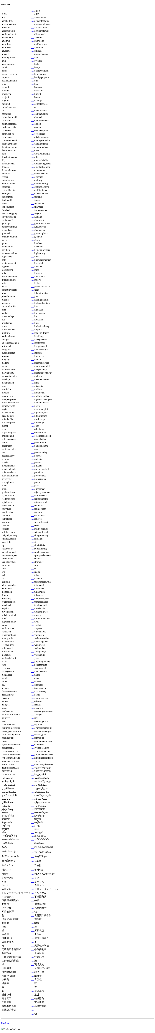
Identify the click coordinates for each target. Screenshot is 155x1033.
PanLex (5, 1023)
